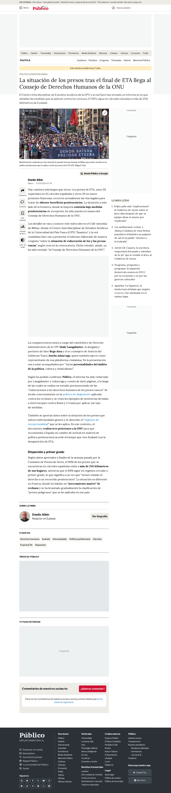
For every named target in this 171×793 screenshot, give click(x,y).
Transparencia (134, 741)
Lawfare (84, 771)
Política (24, 53)
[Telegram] (32, 786)
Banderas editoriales (140, 748)
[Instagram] (49, 781)
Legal (107, 770)
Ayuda (25, 768)
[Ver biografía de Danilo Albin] (24, 516)
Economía (135, 53)
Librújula (108, 758)
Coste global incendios (51, 2)
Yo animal (85, 758)
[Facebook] (32, 781)
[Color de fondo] (22, 240)
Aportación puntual (32, 757)
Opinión (34, 53)
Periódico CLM (111, 745)
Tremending (45, 53)
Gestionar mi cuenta (32, 749)
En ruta (84, 755)
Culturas (113, 53)
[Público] (40, 8)
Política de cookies (113, 778)
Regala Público (30, 761)
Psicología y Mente (89, 748)
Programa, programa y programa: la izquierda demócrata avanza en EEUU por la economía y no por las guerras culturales (130, 272)
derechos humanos (29, 539)
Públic (60, 771)
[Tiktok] (27, 786)
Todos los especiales (90, 785)
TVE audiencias (103, 2)
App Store (141, 780)
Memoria (103, 53)
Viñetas (61, 778)
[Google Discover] (27, 781)
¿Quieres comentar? (93, 688)
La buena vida (87, 741)
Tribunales (116, 60)
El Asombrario (111, 755)
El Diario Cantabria (113, 741)
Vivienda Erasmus (67, 2)
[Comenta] (22, 202)
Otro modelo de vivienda (91, 774)
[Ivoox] (49, 786)
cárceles (97, 539)
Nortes (108, 748)
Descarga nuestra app (139, 765)
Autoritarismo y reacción (91, 781)
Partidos (93, 60)
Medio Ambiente (89, 53)
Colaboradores (112, 734)
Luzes (107, 761)
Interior (127, 60)
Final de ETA (26, 545)
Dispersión (40, 545)
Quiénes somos (134, 738)
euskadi (46, 539)
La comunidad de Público (35, 764)
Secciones (63, 734)
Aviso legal (109, 774)
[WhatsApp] (43, 786)
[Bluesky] (43, 781)
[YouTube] (21, 786)
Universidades (60, 539)
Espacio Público (111, 738)
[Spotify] (38, 786)
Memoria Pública (141, 60)
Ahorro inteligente (89, 751)
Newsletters (28, 753)
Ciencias (124, 53)
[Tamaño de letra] (22, 226)
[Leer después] (22, 213)
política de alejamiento (77, 394)
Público (32, 735)
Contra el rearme (88, 778)
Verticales (86, 734)
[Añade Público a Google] (21, 781)
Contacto (132, 758)
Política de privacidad (114, 781)
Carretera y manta (89, 761)
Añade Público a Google (96, 173)
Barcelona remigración (133, 2)
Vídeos (61, 775)
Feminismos (73, 53)
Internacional (59, 53)
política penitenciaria (79, 539)
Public (145, 53)
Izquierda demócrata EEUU (85, 2)
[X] (38, 781)
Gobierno (81, 60)
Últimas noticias (65, 781)
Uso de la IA (136, 755)
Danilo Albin (35, 179)
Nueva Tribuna (111, 751)
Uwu (83, 745)
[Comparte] (22, 190)
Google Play (141, 772)
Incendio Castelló (116, 2)
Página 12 (109, 765)
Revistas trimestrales (92, 767)
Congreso (104, 60)
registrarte (68, 702)
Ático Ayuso (37, 2)
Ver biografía (99, 516)
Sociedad (62, 748)
